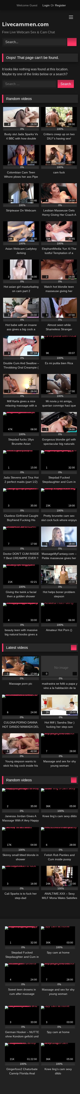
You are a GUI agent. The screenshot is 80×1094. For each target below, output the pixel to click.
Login (46, 5)
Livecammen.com (25, 24)
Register (60, 5)
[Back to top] (68, 1082)
